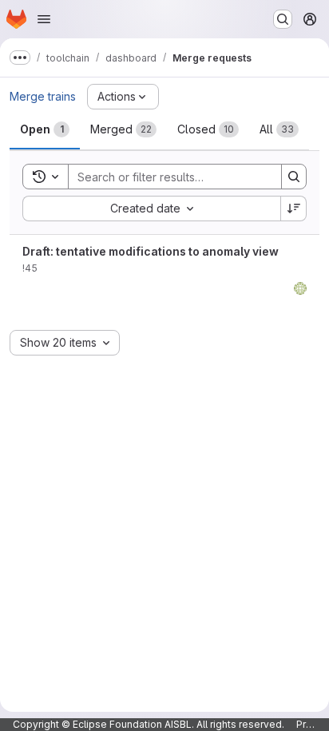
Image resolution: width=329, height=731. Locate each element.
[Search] (294, 176)
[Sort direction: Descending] (294, 208)
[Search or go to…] (282, 19)
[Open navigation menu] (44, 19)
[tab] (45, 129)
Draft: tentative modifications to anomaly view (150, 251)
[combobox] (151, 208)
